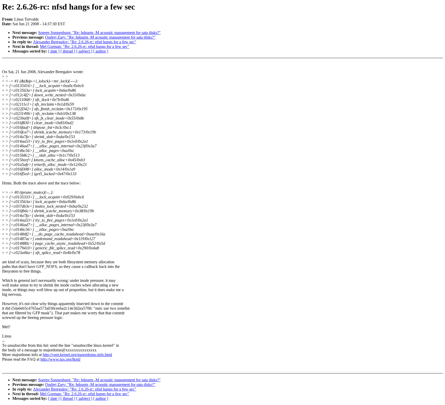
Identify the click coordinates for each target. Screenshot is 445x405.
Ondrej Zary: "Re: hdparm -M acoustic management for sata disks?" (100, 37)
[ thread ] (68, 51)
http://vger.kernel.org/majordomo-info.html (77, 354)
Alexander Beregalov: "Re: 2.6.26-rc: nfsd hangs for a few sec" (84, 42)
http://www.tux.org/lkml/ (60, 359)
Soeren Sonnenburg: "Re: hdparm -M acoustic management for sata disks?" (99, 32)
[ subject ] (84, 51)
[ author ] (100, 51)
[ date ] (53, 51)
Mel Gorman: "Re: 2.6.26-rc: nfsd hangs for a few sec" (84, 46)
